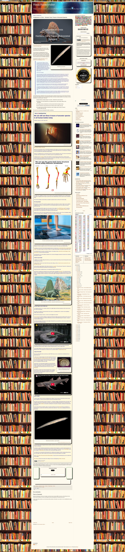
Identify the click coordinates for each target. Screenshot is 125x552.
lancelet (60, 406)
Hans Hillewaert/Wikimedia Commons (64, 442)
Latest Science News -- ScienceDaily (82, 201)
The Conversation (79, 207)
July (78, 278)
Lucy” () (62, 209)
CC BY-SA (69, 371)
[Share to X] (36, 488)
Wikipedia (64, 42)
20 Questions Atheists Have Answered (86, 161)
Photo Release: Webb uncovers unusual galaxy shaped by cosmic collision (83, 186)
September (79, 275)
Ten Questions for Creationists (84, 172)
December (79, 271)
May (78, 281)
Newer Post (35, 522)
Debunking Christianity (80, 198)
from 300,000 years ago (61, 208)
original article (37, 110)
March (78, 283)
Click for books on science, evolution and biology (83, 63)
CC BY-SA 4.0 (68, 42)
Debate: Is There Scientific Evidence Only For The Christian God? (85, 156)
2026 (77, 266)
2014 (77, 335)
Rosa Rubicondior (44, 4)
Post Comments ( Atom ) (41, 524)
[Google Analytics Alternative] (62, 544)
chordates (42, 403)
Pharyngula (78, 204)
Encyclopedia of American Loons (81, 195)
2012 (77, 338)
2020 (77, 327)
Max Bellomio (68, 41)
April (78, 282)
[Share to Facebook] (37, 488)
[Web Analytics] (62, 549)
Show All (91, 208)
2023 (77, 270)
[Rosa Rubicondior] (83, 100)
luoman (70, 546)
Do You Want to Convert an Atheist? (85, 129)
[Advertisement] (52, 533)
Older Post (70, 522)
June (78, 279)
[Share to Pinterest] (38, 488)
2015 (77, 334)
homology (42, 156)
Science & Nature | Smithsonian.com (82, 205)
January (78, 286)
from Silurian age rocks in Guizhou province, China (42, 358)
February (78, 285)
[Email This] (34, 488)
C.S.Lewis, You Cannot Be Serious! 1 (85, 140)
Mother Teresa (78, 117)
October (78, 274)
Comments (78, 87)
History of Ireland (78, 119)
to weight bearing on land (62, 349)
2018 (77, 330)
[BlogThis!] (35, 488)
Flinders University (42, 147)
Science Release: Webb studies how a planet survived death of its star (83, 188)
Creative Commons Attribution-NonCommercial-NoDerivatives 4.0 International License (83, 41)
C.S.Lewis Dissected (79, 115)
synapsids (54, 266)
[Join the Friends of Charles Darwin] (83, 210)
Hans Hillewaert (63, 68)
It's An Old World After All (80, 116)
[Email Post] (53, 489)
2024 (77, 269)
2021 (77, 326)
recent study (37, 316)
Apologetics (78, 118)
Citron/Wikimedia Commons (65, 371)
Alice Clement (36, 147)
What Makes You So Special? (84, 145)
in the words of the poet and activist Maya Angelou (45, 455)
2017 (77, 331)
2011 (77, 339)
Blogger (77, 546)
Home (53, 522)
